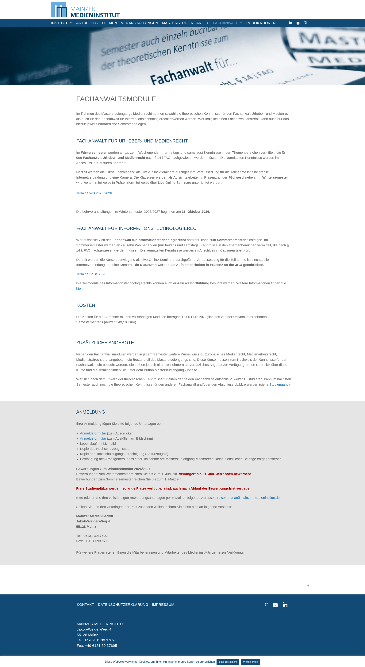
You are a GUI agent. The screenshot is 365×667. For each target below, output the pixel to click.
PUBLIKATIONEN (261, 23)
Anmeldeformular (93, 438)
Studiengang (279, 384)
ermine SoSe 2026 (92, 274)
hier (79, 288)
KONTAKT (85, 605)
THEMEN (109, 23)
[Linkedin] (290, 23)
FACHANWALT (225, 23)
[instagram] (305, 23)
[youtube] (298, 23)
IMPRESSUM (163, 605)
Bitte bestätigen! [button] (228, 661)
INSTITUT (59, 23)
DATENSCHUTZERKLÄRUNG (123, 605)
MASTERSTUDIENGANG (183, 23)
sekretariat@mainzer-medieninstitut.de (250, 498)
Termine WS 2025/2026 (94, 193)
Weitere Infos (250, 661)
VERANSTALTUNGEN (139, 23)
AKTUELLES (87, 23)
